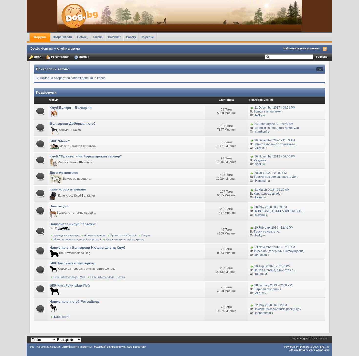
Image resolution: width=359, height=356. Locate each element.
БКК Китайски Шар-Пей (70, 285)
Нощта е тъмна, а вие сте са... (275, 270)
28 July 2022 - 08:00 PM (270, 173)
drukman (261, 255)
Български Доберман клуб (72, 123)
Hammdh (261, 180)
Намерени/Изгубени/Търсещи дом (277, 309)
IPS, (324, 346)
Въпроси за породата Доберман (276, 128)
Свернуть (319, 69)
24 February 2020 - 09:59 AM (273, 124)
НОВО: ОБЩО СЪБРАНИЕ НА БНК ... (279, 211)
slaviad (260, 215)
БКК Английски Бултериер (72, 263)
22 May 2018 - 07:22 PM (270, 305)
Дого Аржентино (64, 173)
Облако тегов (297, 349)
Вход (37, 56)
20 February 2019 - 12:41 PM (273, 227)
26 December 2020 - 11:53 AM (274, 140)
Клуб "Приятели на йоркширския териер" (86, 156)
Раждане (260, 160)
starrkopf (261, 131)
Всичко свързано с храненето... (275, 144)
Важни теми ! (61, 316)
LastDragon (322, 349)
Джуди (259, 148)
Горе (31, 346)
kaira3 (259, 197)
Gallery (131, 37)
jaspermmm (263, 313)
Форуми (39, 37)
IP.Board (304, 346)
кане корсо (98, 78)
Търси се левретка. (267, 231)
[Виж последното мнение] (252, 107)
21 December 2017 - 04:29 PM (274, 107)
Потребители (62, 37)
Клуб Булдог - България (71, 108)
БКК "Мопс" (60, 141)
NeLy (258, 115)
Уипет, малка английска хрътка (125, 239)
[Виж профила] (264, 115)
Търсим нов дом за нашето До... (276, 176)
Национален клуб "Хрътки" (73, 224)
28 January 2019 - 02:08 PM (273, 285)
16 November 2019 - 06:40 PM (274, 156)
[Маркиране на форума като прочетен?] (41, 111)
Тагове (98, 37)
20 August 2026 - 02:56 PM (272, 266)
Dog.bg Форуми (42, 48)
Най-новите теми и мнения (301, 48)
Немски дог (59, 206)
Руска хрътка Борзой (123, 235)
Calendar (114, 37)
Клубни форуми (68, 48)
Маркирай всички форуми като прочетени (120, 346)
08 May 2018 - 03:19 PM (270, 207)
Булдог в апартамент (268, 111)
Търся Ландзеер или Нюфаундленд (279, 251)
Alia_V (259, 293)
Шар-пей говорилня (267, 289)
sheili (258, 164)
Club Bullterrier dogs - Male (69, 277)
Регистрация (59, 56)
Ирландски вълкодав (66, 235)
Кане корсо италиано (68, 189)
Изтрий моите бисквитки (77, 346)
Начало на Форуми (48, 346)
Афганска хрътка (95, 235)
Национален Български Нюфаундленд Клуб (87, 247)
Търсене (147, 37)
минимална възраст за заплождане (62, 78)
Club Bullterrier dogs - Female (108, 277)
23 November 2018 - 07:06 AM (274, 247)
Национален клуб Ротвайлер (74, 301)
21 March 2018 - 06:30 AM (271, 189)
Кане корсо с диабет (268, 193)
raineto (259, 274)
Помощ (82, 37)
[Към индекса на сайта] (179, 16)
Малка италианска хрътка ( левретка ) (77, 239)
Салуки (145, 235)
